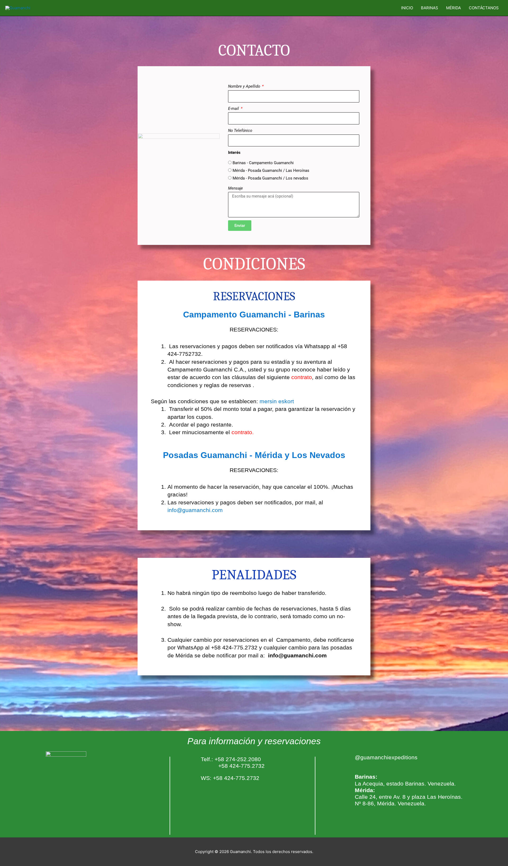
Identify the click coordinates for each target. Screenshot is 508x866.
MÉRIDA (453, 7)
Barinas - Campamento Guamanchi (263, 162)
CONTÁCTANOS (484, 7)
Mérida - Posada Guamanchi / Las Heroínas (271, 170)
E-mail (234, 108)
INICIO (407, 7)
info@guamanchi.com (195, 510)
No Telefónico (240, 130)
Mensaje (235, 188)
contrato (242, 432)
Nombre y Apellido (244, 86)
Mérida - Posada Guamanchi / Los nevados (270, 178)
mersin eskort (277, 401)
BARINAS (429, 7)
